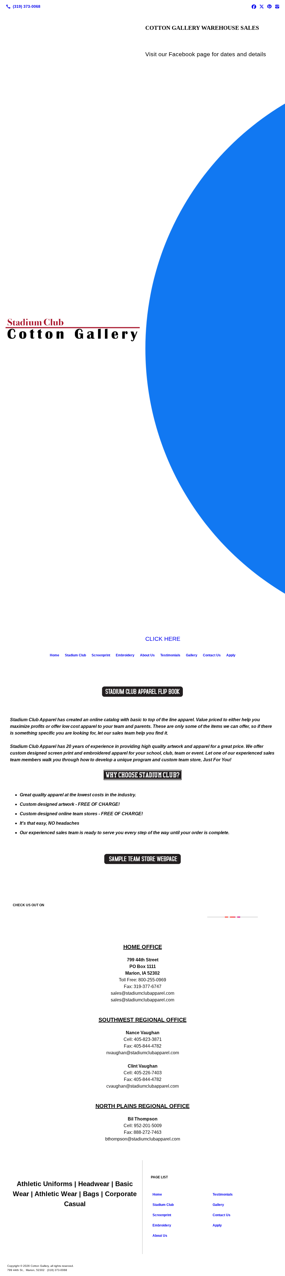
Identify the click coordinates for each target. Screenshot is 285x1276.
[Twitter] (262, 6)
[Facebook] (254, 6)
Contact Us (212, 655)
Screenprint (101, 655)
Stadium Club (75, 655)
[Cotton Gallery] (142, 1257)
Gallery (191, 655)
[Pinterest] (269, 6)
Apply (230, 655)
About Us (147, 655)
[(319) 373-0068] (22, 6)
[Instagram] (277, 6)
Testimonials (170, 655)
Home (54, 655)
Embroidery (125, 655)
